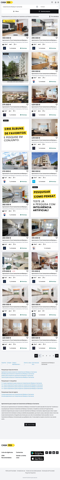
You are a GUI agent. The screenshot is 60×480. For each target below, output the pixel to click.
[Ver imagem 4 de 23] (45, 68)
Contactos (19, 452)
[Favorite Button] (27, 38)
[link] (23, 48)
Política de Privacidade (11, 470)
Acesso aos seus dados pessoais (33, 470)
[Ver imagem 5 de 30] (46, 168)
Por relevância (55, 16)
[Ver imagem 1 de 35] (13, 168)
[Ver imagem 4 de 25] (45, 268)
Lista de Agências (7, 452)
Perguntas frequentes (30, 473)
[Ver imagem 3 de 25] (15, 268)
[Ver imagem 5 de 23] (46, 68)
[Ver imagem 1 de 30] (42, 168)
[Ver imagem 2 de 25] (14, 268)
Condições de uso (21, 470)
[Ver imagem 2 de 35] (14, 168)
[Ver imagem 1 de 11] (13, 301)
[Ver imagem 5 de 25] (46, 268)
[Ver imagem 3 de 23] (44, 68)
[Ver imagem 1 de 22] (13, 201)
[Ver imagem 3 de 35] (15, 168)
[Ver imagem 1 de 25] (13, 101)
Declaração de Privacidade (48, 470)
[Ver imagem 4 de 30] (45, 168)
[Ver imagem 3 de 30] (44, 168)
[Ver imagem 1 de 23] (42, 68)
